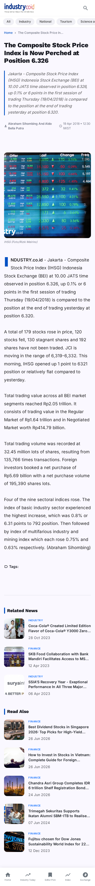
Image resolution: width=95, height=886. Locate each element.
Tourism (66, 21)
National (45, 21)
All (8, 21)
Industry (25, 21)
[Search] (85, 8)
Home (8, 33)
